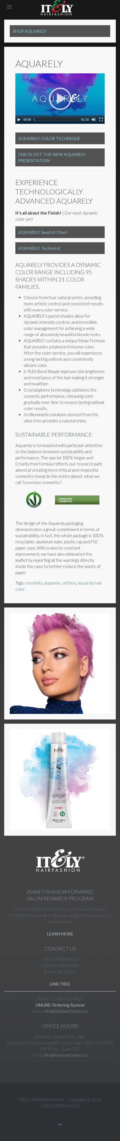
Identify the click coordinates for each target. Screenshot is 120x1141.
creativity (33, 582)
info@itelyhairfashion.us (66, 1011)
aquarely (52, 582)
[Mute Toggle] (94, 119)
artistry (69, 582)
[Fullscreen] (101, 119)
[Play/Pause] (19, 119)
